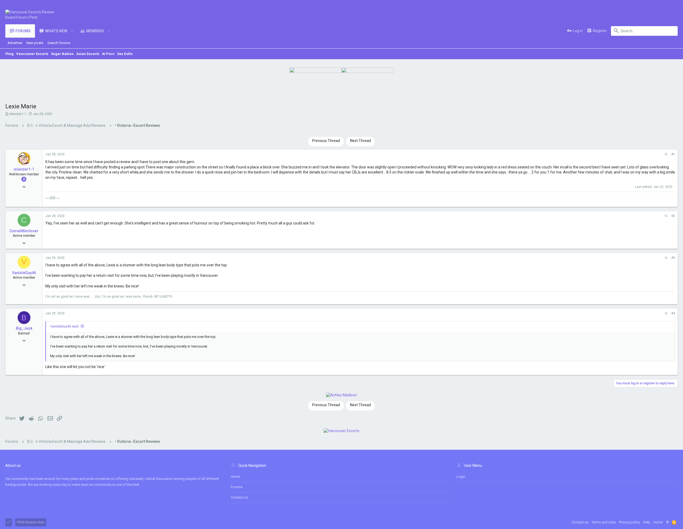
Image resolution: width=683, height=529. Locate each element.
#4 (673, 313)
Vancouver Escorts (32, 54)
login (460, 477)
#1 (673, 154)
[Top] (667, 522)
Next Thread (360, 141)
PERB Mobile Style (31, 522)
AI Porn (108, 54)
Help (646, 522)
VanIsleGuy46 (24, 273)
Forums (237, 487)
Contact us (239, 497)
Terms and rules (603, 522)
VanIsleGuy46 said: (64, 326)
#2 (673, 216)
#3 (673, 258)
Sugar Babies (62, 54)
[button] (72, 31)
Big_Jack (24, 328)
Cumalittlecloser (23, 231)
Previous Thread (326, 141)
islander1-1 (17, 114)
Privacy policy (629, 522)
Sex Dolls (125, 54)
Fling (9, 54)
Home (235, 477)
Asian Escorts (87, 54)
